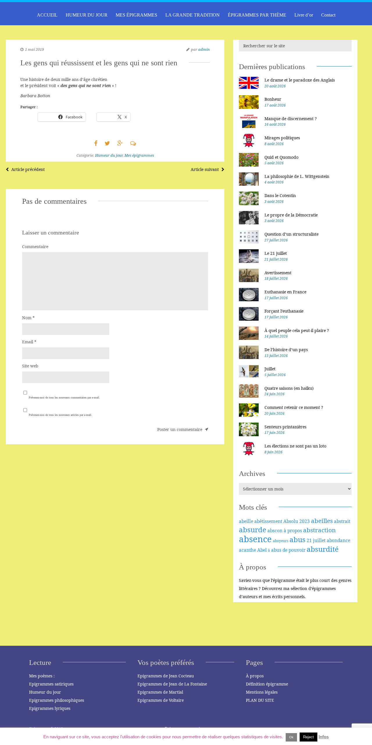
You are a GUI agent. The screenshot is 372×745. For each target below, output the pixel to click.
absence (255, 539)
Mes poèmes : (42, 676)
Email (29, 341)
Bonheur (272, 99)
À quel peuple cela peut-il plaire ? (296, 330)
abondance (338, 540)
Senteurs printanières (285, 427)
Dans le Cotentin (280, 195)
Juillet (270, 368)
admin (204, 49)
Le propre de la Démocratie (291, 215)
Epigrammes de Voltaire (160, 700)
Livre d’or (303, 14)
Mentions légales (262, 692)
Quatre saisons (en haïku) (289, 388)
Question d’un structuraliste (291, 234)
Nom (28, 317)
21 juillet (316, 540)
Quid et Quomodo (281, 157)
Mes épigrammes (139, 155)
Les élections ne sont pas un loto (295, 446)
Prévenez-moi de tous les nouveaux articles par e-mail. (60, 414)
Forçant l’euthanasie (283, 311)
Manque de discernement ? (290, 118)
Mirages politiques (282, 137)
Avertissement (277, 272)
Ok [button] (291, 737)
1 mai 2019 (34, 49)
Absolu (290, 521)
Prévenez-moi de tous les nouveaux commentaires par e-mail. (64, 397)
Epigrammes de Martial (160, 692)
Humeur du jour (109, 155)
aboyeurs (280, 540)
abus (297, 539)
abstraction (319, 530)
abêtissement (268, 521)
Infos (324, 736)
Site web (30, 366)
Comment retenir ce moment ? (293, 407)
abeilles (322, 521)
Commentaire (35, 246)
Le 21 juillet (275, 253)
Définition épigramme (267, 684)
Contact (328, 14)
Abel (262, 550)
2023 (304, 521)
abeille (246, 521)
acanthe (247, 550)
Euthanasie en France (285, 292)
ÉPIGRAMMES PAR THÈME (257, 14)
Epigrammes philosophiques (56, 700)
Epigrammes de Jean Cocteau (165, 676)
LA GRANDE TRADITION (192, 14)
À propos (255, 676)
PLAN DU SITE (260, 700)
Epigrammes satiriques (51, 684)
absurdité (323, 549)
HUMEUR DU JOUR (87, 14)
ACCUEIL (47, 14)
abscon (274, 530)
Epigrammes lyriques (49, 708)
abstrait (342, 521)
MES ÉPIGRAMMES (136, 14)
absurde (252, 529)
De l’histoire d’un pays (286, 349)
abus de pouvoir (288, 550)
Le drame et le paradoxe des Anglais (299, 80)
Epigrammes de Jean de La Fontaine (172, 684)
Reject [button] (308, 737)
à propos (293, 530)
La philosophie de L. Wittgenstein (296, 176)
